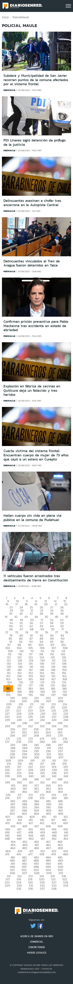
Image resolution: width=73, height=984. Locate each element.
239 (7, 720)
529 (7, 885)
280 (42, 742)
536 (30, 889)
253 (42, 726)
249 (60, 723)
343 (65, 776)
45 (46, 617)
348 (59, 779)
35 (10, 613)
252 (30, 726)
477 (30, 854)
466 (36, 848)
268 (36, 735)
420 (19, 823)
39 (51, 613)
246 (24, 723)
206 (36, 701)
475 (7, 854)
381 (66, 798)
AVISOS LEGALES (36, 953)
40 (62, 613)
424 (65, 823)
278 (18, 742)
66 (11, 629)
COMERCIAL (36, 942)
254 (54, 726)
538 (54, 889)
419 (7, 823)
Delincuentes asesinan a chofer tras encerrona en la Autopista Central (32, 202)
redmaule (9, 90)
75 (36, 632)
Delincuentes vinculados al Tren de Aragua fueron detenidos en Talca (32, 263)
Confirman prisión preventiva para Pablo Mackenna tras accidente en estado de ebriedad (36, 325)
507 (24, 873)
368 (48, 792)
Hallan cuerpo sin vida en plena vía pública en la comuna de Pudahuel (32, 517)
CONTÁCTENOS (36, 947)
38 (41, 613)
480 (65, 854)
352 (42, 782)
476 (19, 854)
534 (65, 885)
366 (24, 792)
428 (48, 826)
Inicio (5, 17)
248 (48, 723)
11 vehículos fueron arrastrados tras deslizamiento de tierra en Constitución (36, 578)
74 (26, 632)
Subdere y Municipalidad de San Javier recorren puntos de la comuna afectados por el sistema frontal (36, 80)
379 (42, 798)
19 (35, 604)
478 (42, 854)
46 (56, 617)
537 (42, 889)
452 (54, 839)
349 (7, 782)
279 (30, 742)
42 (16, 617)
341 (43, 776)
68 (31, 629)
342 (54, 776)
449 (19, 839)
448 (7, 839)
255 (65, 726)
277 (7, 742)
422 (42, 823)
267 (24, 735)
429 (60, 826)
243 (54, 720)
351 (31, 782)
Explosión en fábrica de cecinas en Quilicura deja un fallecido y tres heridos (32, 390)
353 (54, 782)
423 (53, 823)
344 (13, 779)
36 (21, 613)
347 (48, 779)
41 (6, 617)
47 (66, 617)
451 (43, 839)
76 (46, 632)
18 (26, 604)
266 (12, 735)
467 (48, 848)
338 (7, 776)
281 (54, 742)
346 (36, 779)
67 (21, 629)
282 (65, 742)
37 (31, 613)
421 (31, 823)
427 (36, 826)
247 (36, 723)
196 (42, 695)
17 (16, 604)
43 (26, 617)
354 (65, 782)
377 (19, 798)
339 (19, 776)
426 (24, 826)
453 (65, 839)
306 (48, 757)
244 (65, 720)
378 (30, 798)
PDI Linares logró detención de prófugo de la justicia (35, 142)
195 (31, 695)
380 (54, 798)
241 (31, 720)
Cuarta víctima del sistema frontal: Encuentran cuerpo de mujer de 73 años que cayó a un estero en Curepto (36, 455)
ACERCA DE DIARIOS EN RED (36, 936)
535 (19, 889)
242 (42, 720)
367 (36, 792)
